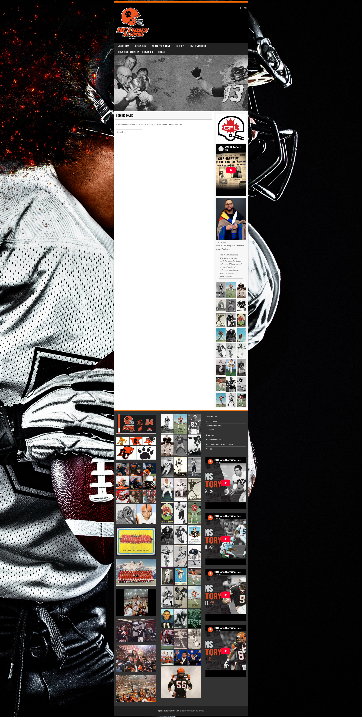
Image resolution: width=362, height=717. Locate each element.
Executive (180, 46)
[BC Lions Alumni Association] (132, 22)
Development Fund (198, 46)
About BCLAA (123, 46)
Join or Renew (140, 46)
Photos (211, 429)
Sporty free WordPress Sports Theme (172, 710)
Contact (161, 52)
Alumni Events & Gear (161, 46)
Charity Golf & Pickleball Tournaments (135, 52)
